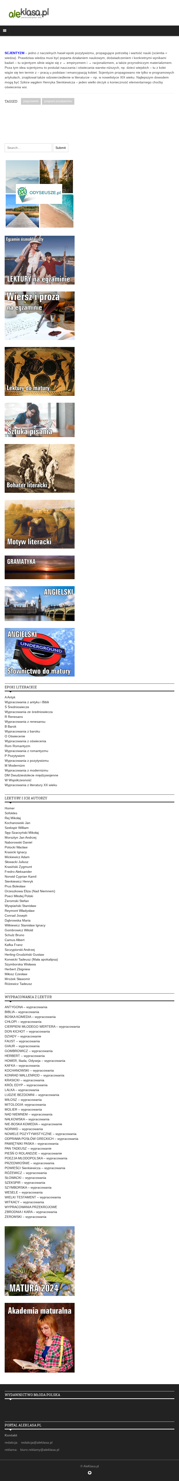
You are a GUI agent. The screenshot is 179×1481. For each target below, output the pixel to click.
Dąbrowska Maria (18, 920)
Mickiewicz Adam (17, 857)
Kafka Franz (14, 945)
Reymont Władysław (19, 910)
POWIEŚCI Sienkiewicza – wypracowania (35, 1168)
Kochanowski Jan (17, 823)
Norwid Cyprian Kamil (20, 876)
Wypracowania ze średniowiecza (29, 712)
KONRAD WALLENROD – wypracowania (34, 1075)
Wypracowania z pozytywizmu (27, 760)
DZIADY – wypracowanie (23, 1036)
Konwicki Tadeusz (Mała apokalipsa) (31, 959)
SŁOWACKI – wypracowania (25, 1178)
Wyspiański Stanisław (20, 906)
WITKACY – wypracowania (24, 1202)
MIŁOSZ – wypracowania (23, 1100)
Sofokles (11, 813)
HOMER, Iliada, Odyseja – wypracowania (35, 1061)
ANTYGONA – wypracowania (26, 1007)
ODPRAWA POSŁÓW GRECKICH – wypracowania (41, 1139)
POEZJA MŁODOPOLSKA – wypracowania (36, 1158)
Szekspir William (17, 828)
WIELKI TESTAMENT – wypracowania (33, 1197)
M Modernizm (15, 765)
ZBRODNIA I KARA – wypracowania (31, 1212)
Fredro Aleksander (18, 871)
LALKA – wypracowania (22, 1090)
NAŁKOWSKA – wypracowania (27, 1119)
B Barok (10, 726)
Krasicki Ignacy (16, 852)
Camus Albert (14, 940)
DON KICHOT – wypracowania (27, 1031)
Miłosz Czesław (16, 974)
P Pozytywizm (15, 756)
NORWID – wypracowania (24, 1129)
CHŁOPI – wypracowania (23, 1021)
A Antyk (10, 697)
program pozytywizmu (58, 101)
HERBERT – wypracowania (25, 1056)
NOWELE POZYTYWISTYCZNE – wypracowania (40, 1134)
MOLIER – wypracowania (23, 1109)
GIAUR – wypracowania (22, 1046)
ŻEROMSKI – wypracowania (25, 1217)
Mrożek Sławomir (17, 979)
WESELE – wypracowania (24, 1192)
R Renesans (14, 717)
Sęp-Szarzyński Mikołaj (22, 832)
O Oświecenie (15, 736)
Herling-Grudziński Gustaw (24, 954)
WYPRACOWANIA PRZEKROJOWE (31, 1207)
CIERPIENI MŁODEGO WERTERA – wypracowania (42, 1026)
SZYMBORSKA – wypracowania (28, 1187)
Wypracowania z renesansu (25, 721)
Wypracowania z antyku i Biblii (27, 702)
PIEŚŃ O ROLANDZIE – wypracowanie (33, 1153)
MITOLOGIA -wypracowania (25, 1104)
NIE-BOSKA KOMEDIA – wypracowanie (33, 1124)
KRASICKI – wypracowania (24, 1080)
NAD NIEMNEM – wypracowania (28, 1114)
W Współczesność (18, 780)
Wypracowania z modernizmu (26, 770)
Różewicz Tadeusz (18, 984)
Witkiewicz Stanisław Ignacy (25, 925)
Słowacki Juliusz (16, 862)
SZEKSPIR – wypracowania (25, 1182)
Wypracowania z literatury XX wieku (31, 785)
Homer (10, 808)
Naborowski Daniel (18, 842)
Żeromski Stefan (17, 901)
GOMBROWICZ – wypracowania (29, 1051)
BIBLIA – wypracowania (22, 1012)
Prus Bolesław (15, 886)
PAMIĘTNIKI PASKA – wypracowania (32, 1143)
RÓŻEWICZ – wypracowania (26, 1173)
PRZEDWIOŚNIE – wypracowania (29, 1163)
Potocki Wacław (16, 847)
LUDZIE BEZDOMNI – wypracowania (32, 1095)
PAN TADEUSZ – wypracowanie (28, 1148)
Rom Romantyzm (17, 746)
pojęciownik (30, 101)
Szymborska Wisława (20, 964)
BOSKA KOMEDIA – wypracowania (30, 1017)
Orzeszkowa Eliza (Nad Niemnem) (30, 891)
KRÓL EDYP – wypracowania (26, 1085)
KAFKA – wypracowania (22, 1065)
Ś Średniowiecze (17, 707)
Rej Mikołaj (13, 818)
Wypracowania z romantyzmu (26, 751)
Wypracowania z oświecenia (25, 741)
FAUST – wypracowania (22, 1041)
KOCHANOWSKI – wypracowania (29, 1070)
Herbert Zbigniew (17, 969)
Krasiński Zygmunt (18, 867)
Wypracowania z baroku (22, 731)
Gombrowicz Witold (19, 930)
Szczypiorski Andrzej (20, 949)
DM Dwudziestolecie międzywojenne (31, 775)
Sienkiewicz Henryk (19, 881)
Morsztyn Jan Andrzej (20, 837)
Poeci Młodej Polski (19, 896)
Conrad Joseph (16, 915)
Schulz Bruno (14, 935)
